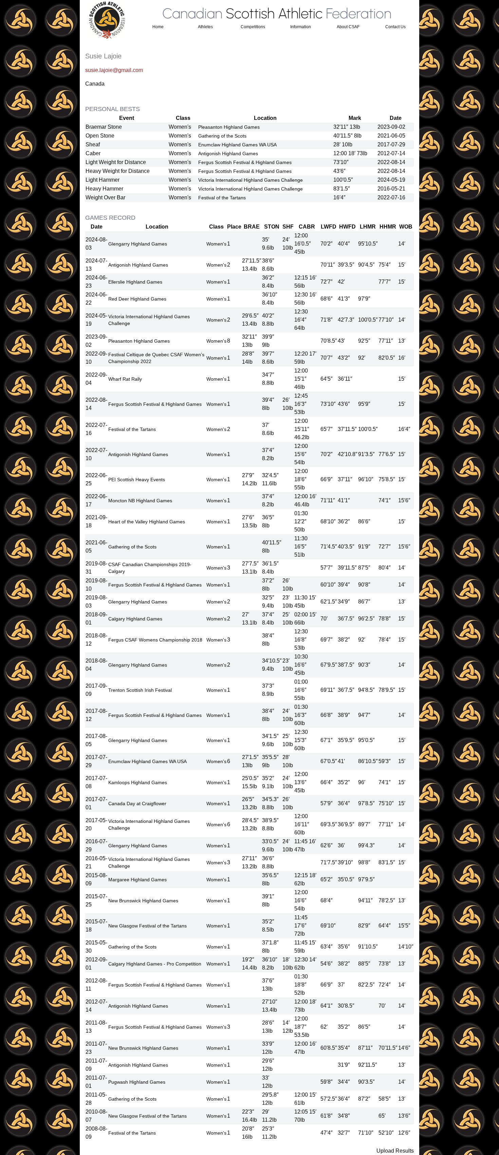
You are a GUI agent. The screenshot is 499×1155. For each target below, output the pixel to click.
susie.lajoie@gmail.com (114, 70)
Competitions (253, 26)
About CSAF (348, 26)
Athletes (205, 26)
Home (158, 26)
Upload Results (395, 1151)
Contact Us (395, 26)
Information (300, 26)
